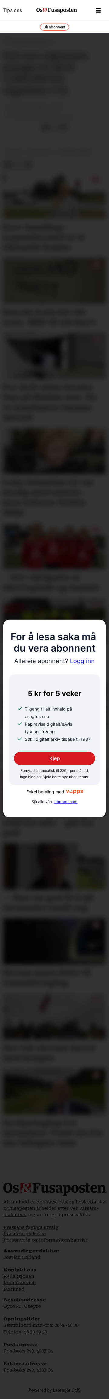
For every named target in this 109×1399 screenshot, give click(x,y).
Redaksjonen (18, 1276)
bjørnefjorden (74, 152)
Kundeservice (19, 1282)
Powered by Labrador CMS (54, 1390)
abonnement (66, 801)
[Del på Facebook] (45, 127)
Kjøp (54, 758)
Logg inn (54, 661)
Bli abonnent (54, 27)
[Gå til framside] (56, 10)
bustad (14, 152)
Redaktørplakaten (24, 1233)
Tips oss (12, 10)
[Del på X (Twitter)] (54, 127)
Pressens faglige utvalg (30, 1227)
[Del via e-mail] (63, 127)
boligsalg (40, 152)
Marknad (14, 1289)
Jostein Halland (21, 1257)
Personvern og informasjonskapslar (45, 1240)
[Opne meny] (98, 10)
